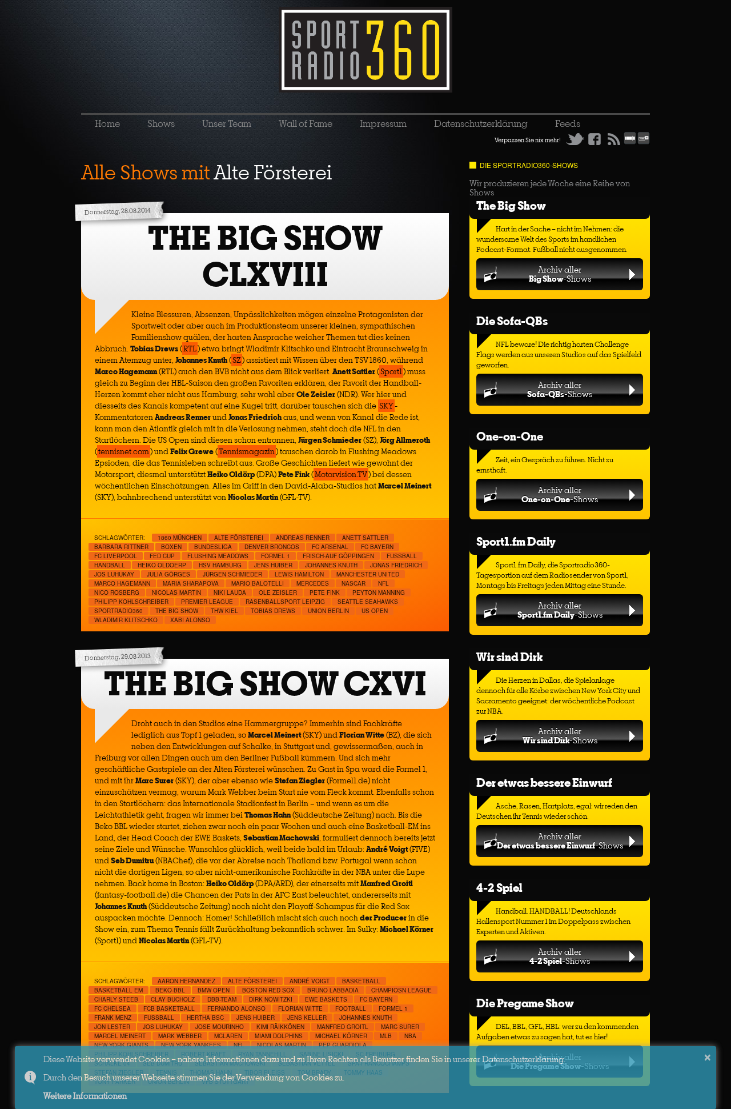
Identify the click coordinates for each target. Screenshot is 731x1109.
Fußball (402, 556)
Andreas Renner (303, 538)
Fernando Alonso (236, 1008)
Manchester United (367, 574)
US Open (375, 611)
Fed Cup (162, 556)
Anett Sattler (365, 538)
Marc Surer (400, 1027)
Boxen (171, 547)
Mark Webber (180, 1036)
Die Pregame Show (525, 1003)
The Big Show (511, 205)
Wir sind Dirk (509, 656)
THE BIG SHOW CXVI (265, 683)
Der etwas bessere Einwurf (544, 782)
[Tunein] (643, 142)
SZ (236, 360)
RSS (614, 139)
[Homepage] (365, 50)
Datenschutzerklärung (481, 123)
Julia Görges (168, 574)
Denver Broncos (271, 547)
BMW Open (214, 990)
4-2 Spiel (499, 887)
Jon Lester (112, 1027)
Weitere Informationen (85, 1096)
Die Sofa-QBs (512, 321)
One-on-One (509, 436)
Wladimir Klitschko (126, 620)
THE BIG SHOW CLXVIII (265, 256)
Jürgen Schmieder (232, 574)
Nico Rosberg (116, 592)
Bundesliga (213, 547)
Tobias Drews (273, 611)
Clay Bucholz (173, 999)
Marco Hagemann (122, 583)
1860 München (180, 538)
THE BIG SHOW (176, 611)
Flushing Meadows (217, 556)
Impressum (383, 123)
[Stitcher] (630, 142)
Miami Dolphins (279, 1036)
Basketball (361, 981)
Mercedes (312, 583)
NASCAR (354, 583)
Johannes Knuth (331, 565)
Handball (109, 565)
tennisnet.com (123, 451)
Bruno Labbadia (333, 990)
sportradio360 (118, 611)
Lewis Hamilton (299, 574)
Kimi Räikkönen (280, 1027)
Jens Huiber (273, 565)
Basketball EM (118, 990)
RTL (189, 348)
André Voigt (310, 981)
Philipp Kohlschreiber (131, 602)
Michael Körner (341, 1036)
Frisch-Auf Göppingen (338, 556)
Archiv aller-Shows (560, 274)
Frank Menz (112, 1018)
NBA (410, 1036)
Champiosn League (401, 990)
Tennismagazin (247, 451)
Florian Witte (300, 1008)
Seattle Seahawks (368, 602)
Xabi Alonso (190, 620)
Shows (161, 123)
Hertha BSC (205, 1018)
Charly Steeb (116, 999)
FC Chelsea (112, 1008)
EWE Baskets (326, 999)
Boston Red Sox (268, 990)
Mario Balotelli (257, 583)
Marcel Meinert (120, 1036)
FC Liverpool (115, 556)
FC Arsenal (330, 547)
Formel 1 (275, 556)
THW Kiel (224, 611)
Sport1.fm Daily (516, 541)
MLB (386, 1036)
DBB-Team (221, 999)
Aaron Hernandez (186, 981)
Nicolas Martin (176, 592)
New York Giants (121, 1045)
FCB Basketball (169, 1008)
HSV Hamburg (220, 565)
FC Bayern (377, 547)
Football (350, 1008)
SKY (386, 405)
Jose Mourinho (219, 1027)
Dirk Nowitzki (270, 999)
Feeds (567, 123)
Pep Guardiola (343, 1045)
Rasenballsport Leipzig (285, 602)
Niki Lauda (230, 592)
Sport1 (391, 371)
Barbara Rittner (121, 547)
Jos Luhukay (114, 574)
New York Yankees (191, 1045)
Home (107, 123)
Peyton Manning (378, 592)
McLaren (228, 1036)
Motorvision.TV (341, 474)
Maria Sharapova (191, 583)
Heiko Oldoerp (162, 565)
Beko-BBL (170, 990)
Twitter (575, 139)
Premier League (207, 602)
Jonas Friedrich (396, 565)
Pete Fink (325, 592)
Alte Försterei (238, 538)
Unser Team (226, 123)
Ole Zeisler (278, 592)
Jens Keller (307, 1018)
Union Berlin (328, 611)
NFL (383, 583)
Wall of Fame (305, 123)
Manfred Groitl (342, 1027)
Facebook (594, 139)
